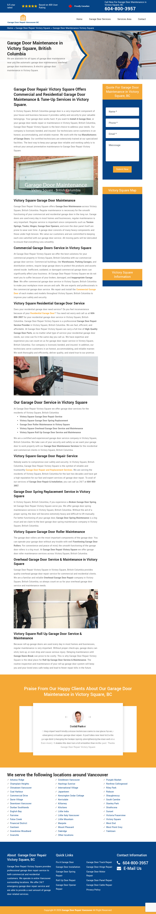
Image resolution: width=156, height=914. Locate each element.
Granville (14, 835)
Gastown (14, 827)
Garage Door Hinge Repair (99, 867)
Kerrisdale (63, 799)
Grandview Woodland (20, 831)
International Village (68, 787)
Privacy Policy (93, 889)
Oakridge (62, 831)
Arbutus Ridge (17, 779)
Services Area (124, 19)
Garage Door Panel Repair (99, 880)
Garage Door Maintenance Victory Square (73, 28)
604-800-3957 (120, 8)
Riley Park (111, 787)
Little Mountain (65, 819)
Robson (110, 791)
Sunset (109, 811)
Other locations (65, 835)
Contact (142, 19)
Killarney (62, 803)
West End (111, 823)
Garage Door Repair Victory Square (33, 28)
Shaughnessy (113, 795)
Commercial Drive (19, 795)
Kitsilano (62, 807)
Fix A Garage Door (65, 862)
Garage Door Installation (68, 867)
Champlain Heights (19, 783)
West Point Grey (114, 827)
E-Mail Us (133, 869)
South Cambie (113, 799)
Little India (63, 811)
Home (79, 19)
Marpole (62, 823)
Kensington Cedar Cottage (71, 795)
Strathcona (111, 807)
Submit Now (122, 169)
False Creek (16, 819)
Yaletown (110, 831)
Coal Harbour (16, 791)
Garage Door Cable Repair (99, 885)
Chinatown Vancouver (21, 787)
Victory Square (113, 819)
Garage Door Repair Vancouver (77, 910)
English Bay (16, 811)
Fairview (14, 815)
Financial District (18, 823)
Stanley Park (112, 803)
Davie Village (16, 799)
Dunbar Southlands (19, 807)
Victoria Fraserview (116, 815)
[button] (69, 717)
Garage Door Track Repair (99, 862)
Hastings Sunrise (66, 783)
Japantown (63, 791)
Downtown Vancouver (21, 803)
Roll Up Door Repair (66, 880)
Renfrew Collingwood (116, 783)
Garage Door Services (100, 19)
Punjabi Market (113, 779)
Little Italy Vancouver (68, 815)
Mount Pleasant (66, 827)
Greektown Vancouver (69, 779)
